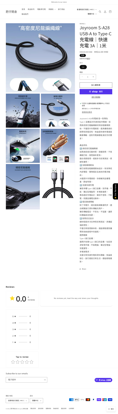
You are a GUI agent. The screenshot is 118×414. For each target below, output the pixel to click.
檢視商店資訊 (87, 112)
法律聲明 (71, 408)
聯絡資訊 (56, 408)
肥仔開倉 (13, 408)
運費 (88, 59)
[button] (52, 9)
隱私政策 (33, 408)
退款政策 (40, 408)
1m (83, 67)
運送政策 (63, 408)
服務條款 (48, 408)
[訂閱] (44, 380)
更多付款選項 (96, 97)
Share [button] (84, 269)
